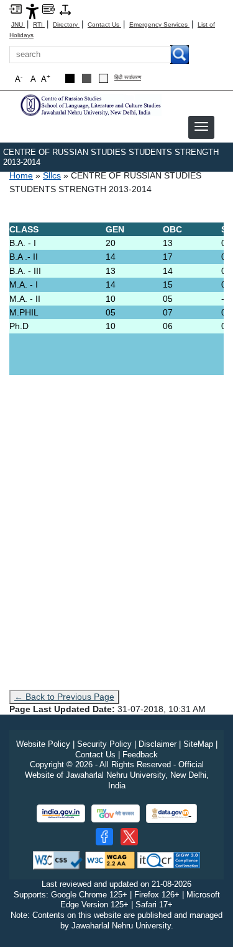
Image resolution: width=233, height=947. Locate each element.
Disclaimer (157, 744)
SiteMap (198, 744)
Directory (66, 24)
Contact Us (104, 24)
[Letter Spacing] (65, 9)
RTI (39, 24)
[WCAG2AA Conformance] (110, 859)
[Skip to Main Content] (15, 8)
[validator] (58, 859)
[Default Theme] (103, 78)
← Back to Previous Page (64, 697)
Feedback (140, 754)
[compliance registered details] (168, 859)
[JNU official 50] (129, 836)
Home (21, 175)
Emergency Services (159, 24)
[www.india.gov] (61, 813)
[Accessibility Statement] (32, 10)
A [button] (45, 78)
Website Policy (43, 744)
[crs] (90, 104)
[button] (201, 126)
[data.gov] (171, 813)
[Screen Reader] (48, 8)
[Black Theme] (70, 78)
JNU (18, 24)
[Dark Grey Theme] (86, 78)
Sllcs (52, 175)
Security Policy (104, 744)
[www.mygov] (115, 813)
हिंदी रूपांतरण (127, 78)
